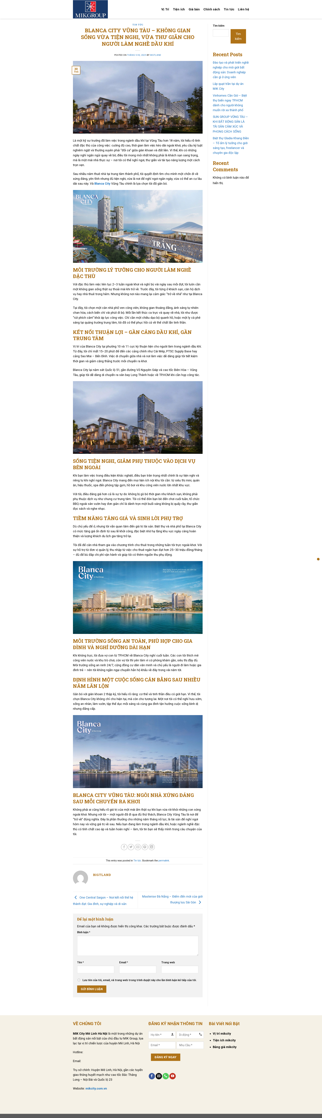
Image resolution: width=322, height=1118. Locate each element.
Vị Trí (165, 9)
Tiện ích (179, 9)
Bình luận (83, 932)
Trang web (168, 962)
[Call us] (166, 1076)
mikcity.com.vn (96, 1088)
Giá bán (194, 9)
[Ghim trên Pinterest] (145, 847)
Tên (80, 962)
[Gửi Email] (138, 847)
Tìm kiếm (218, 25)
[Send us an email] (159, 1076)
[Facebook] (152, 1076)
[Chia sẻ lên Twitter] (131, 847)
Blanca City (102, 183)
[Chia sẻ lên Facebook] (124, 847)
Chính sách (211, 9)
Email (123, 962)
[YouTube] (172, 1076)
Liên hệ (243, 9)
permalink (163, 860)
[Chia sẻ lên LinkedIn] (152, 847)
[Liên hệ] (318, 559)
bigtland (155, 55)
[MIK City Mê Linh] (90, 9)
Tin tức (229, 9)
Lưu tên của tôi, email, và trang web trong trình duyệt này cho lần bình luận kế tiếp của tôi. (140, 980)
